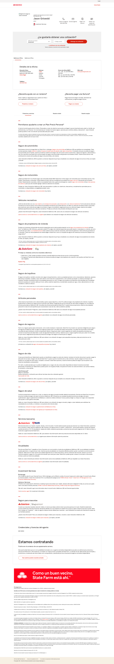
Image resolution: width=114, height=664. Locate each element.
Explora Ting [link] (21, 261)
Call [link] (19, 491)
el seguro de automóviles (58, 149)
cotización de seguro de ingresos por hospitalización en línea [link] (41, 409)
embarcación (63, 204)
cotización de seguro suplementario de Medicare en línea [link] (40, 406)
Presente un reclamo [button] (27, 104)
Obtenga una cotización (76, 41)
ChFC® (35, 21)
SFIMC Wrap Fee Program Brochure (70, 485)
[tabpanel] (57, 74)
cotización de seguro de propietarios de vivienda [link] (38, 245)
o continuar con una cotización (57, 45)
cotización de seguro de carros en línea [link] (36, 165)
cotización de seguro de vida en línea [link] (35, 381)
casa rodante (38, 204)
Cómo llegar (23, 75)
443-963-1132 (23, 83)
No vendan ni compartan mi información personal (50, 658)
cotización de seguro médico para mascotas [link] (37, 517)
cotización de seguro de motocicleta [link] (35, 191)
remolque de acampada (50, 204)
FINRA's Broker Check (66, 477)
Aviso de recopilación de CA (32, 658)
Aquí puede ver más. (23, 376)
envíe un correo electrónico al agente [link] (32, 315)
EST (69, 70)
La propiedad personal (37, 230)
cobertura (34, 151)
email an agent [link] (26, 491)
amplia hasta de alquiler (53, 151)
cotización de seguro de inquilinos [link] (34, 289)
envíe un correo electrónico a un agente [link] (33, 214)
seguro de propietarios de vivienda (79, 227)
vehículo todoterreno (74, 204)
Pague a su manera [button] (74, 104)
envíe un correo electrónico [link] (30, 436)
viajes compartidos (67, 151)
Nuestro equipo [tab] (86, 113)
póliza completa (45, 619)
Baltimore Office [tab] (18, 58)
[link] (73, 22)
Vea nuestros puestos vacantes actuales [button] (33, 557)
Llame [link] (19, 214)
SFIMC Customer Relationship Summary (49, 485)
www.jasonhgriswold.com (84, 71)
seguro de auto (74, 180)
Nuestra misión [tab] (57, 113)
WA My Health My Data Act (19, 658)
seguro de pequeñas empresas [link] (41, 344)
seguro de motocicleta (78, 182)
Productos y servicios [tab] (28, 113)
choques (43, 151)
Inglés (40, 71)
